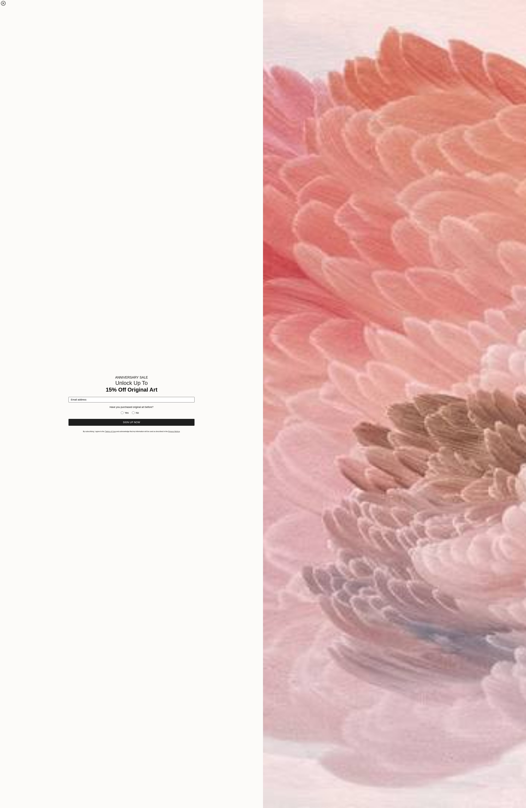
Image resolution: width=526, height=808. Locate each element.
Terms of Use (110, 431)
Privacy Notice (174, 431)
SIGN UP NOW (131, 422)
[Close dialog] (3, 3)
